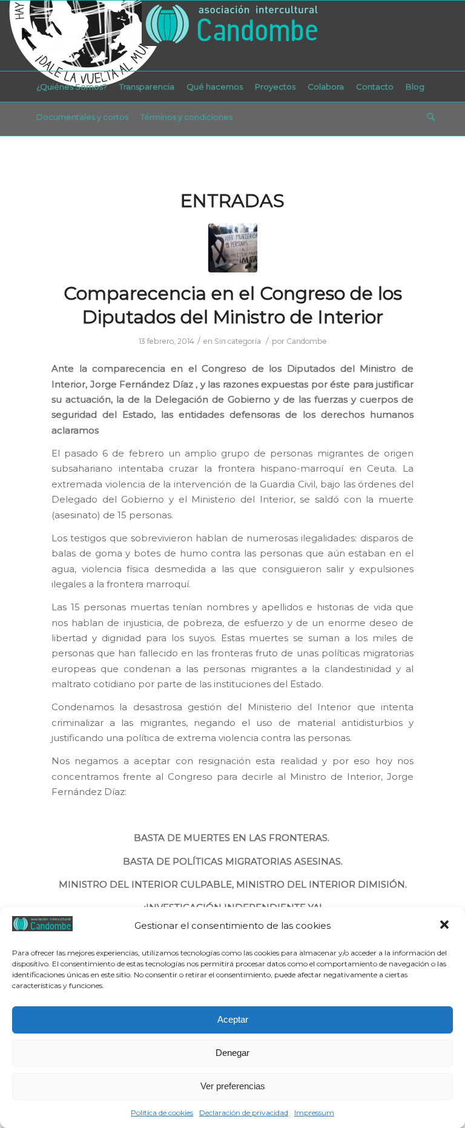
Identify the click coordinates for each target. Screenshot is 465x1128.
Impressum (314, 1112)
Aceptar (232, 1019)
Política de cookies (162, 1112)
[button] (445, 926)
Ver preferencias (232, 1086)
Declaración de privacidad (243, 1112)
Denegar (232, 1052)
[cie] (232, 247)
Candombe (306, 341)
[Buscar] (428, 117)
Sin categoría (237, 341)
